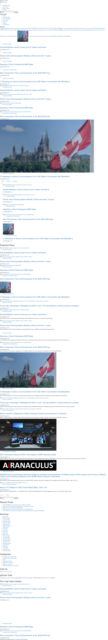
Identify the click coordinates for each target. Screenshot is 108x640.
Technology (5, 20)
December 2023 (6, 550)
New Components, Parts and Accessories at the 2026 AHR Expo (25, 73)
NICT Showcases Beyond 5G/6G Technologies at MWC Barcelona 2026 (28, 454)
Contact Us (5, 7)
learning (5, 21)
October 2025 (6, 524)
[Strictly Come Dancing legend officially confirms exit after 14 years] (16, 94)
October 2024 (6, 542)
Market (4, 23)
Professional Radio (7, 44)
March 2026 (6, 517)
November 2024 (6, 540)
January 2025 (6, 537)
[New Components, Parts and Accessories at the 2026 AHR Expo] (15, 111)
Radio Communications (8, 78)
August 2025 (6, 527)
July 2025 (5, 528)
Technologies (6, 24)
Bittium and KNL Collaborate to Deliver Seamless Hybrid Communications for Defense (33, 413)
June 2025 (5, 530)
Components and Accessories (10, 69)
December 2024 (6, 539)
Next (8, 495)
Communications (7, 18)
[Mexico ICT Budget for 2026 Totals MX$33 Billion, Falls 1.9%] (14, 482)
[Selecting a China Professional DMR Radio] (10, 103)
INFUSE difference (25, 577)
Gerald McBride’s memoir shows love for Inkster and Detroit (29, 28)
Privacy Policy (6, 8)
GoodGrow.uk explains (5, 577)
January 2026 (6, 519)
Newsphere (18, 639)
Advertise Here (6, 5)
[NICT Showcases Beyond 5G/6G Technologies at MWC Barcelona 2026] (28, 434)
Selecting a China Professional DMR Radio (38, 30)
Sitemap (5, 9)
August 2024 (6, 544)
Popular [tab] (8, 181)
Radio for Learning (7, 302)
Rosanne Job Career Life (6, 571)
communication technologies (9, 451)
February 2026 (6, 518)
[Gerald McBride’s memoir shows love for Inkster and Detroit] (14, 85)
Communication (6, 17)
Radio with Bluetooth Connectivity (10, 565)
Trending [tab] (15, 181)
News (4, 559)
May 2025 (5, 531)
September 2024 (7, 543)
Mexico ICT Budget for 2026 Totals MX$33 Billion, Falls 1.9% (23, 487)
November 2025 (6, 522)
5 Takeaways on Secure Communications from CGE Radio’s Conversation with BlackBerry (44, 36)
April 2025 (5, 533)
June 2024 (5, 547)
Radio (4, 15)
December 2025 (6, 521)
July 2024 (5, 546)
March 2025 (6, 534)
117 (6, 495)
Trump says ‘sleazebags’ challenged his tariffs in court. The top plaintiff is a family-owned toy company (39, 305)
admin (8, 49)
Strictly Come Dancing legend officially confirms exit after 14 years (25, 55)
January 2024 (6, 549)
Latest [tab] (2, 181)
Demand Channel (46, 577)
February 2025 (6, 536)
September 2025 (7, 525)
